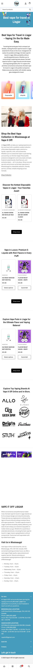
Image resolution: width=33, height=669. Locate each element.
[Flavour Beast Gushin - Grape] (24, 266)
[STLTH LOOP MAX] (24, 454)
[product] (4, 666)
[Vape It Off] (16, 3)
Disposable (8, 95)
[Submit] (30, 9)
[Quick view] (10, 205)
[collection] (12, 666)
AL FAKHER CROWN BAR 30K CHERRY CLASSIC (23, 215)
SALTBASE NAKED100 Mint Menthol (8, 279)
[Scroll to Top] (30, 659)
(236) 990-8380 (11, 627)
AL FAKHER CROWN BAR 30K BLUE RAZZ (8, 214)
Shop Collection (6, 175)
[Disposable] (8, 89)
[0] (30, 3)
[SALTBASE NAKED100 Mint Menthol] (8, 266)
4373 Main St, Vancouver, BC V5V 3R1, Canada (16, 625)
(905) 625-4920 (11, 615)
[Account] (26, 3)
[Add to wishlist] (6, 205)
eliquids (22, 95)
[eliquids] (23, 89)
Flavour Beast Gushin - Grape (23, 279)
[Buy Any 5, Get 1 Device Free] (8, 454)
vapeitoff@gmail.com (8, 637)
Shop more (16, 232)
